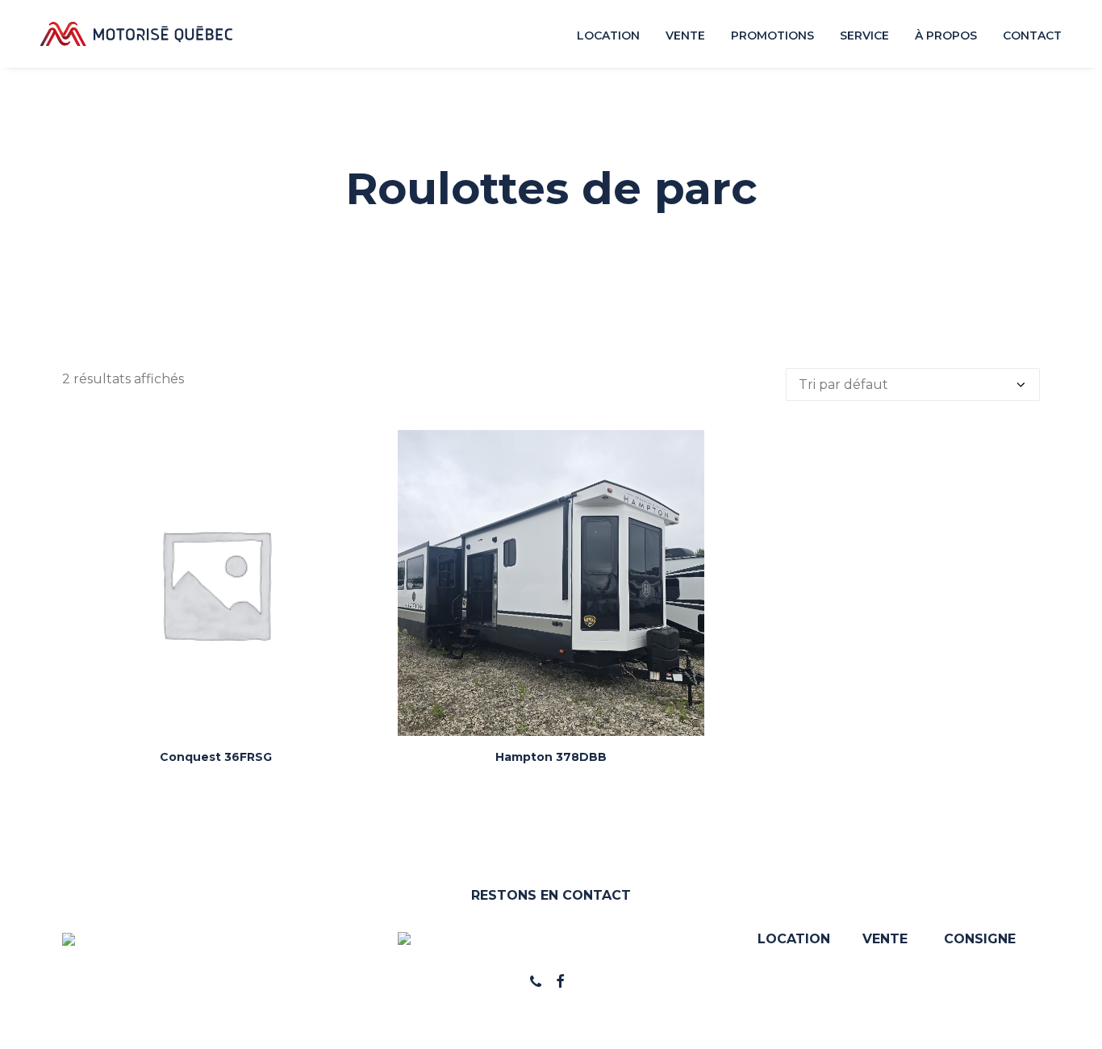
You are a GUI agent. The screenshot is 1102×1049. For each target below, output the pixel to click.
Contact (1032, 35)
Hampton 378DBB (551, 757)
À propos (946, 35)
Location (608, 35)
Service (864, 35)
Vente (685, 35)
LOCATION (794, 939)
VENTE (885, 939)
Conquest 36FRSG (216, 757)
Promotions (772, 35)
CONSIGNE (980, 939)
